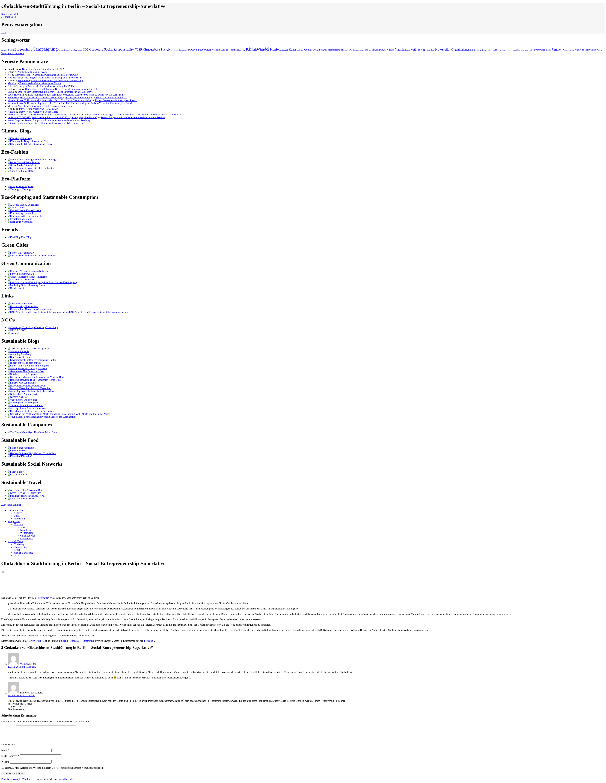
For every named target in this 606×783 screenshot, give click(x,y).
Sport (527, 50)
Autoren (18, 513)
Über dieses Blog (16, 510)
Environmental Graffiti (44, 360)
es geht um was (33, 362)
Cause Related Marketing (67, 50)
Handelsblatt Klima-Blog (48, 379)
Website (5, 761)
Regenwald (485, 50)
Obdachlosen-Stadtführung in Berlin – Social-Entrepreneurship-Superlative (62, 89)
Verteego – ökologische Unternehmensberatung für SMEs (45, 86)
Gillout (21, 207)
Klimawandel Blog (39, 141)
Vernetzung (590, 49)
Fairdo (20, 471)
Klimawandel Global (41, 144)
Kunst (292, 49)
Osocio (21, 288)
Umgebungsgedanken (43, 411)
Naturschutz (430, 50)
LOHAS (300, 50)
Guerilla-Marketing (229, 49)
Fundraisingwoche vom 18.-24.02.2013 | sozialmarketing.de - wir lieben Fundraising (50, 97)
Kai (9, 74)
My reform (26, 219)
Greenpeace (198, 49)
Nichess (22, 397)
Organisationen (460, 49)
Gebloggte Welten (37, 368)
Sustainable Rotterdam (44, 255)
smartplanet (27, 186)
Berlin (11, 49)
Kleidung (241, 50)
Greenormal (28, 279)
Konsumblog (30, 213)
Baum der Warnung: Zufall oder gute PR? (43, 69)
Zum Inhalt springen (11, 504)
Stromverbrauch (537, 49)
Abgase (4, 50)
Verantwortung (568, 50)
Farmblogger (29, 447)
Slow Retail (28, 171)
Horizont (18, 524)
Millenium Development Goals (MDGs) (356, 50)
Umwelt (557, 49)
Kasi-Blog (25, 237)
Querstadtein (43, 598)
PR (471, 50)
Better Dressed (32, 162)
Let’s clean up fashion (43, 168)
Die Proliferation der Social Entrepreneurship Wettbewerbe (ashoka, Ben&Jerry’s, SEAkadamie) (77, 94)
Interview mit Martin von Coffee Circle (38, 109)
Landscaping (29, 382)
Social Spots (495, 50)
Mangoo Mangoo (36, 385)
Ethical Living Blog (40, 365)
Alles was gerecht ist (41, 348)
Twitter (548, 50)
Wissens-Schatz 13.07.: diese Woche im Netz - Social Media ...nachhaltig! (44, 114)
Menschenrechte (333, 49)
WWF (20, 53)
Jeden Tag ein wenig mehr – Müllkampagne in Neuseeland (53, 77)
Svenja (11, 91)
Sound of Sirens (34, 405)
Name (5, 750)
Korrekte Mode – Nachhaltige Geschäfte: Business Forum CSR (46, 74)
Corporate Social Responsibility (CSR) (116, 49)
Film (188, 49)
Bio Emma (26, 357)
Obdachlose (76, 640)
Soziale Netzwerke (517, 50)
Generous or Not (35, 371)
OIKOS (22, 330)
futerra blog (28, 274)
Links (17, 515)
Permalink (149, 640)
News (17, 555)
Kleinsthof (26, 456)
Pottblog (12, 123)
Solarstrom (506, 50)
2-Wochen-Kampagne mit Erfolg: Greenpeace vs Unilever (46, 106)
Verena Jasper (14, 120)
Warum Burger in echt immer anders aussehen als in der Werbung (50, 80)
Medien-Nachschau (315, 49)
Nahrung (420, 49)
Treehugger (27, 189)
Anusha (11, 111)
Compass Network (38, 271)
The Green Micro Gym (45, 432)
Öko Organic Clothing (44, 159)
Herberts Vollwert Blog (45, 453)
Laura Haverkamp (17, 94)
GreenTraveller (33, 493)
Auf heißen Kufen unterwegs (32, 72)
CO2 (86, 49)
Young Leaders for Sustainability (59, 416)
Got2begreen (30, 374)
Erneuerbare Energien (158, 49)
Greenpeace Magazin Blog (50, 377)
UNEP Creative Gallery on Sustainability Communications (98, 312)
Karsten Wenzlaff (10, 14)
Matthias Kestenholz (40, 388)
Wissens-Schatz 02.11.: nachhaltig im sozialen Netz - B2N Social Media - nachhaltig (50, 100)
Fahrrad (175, 50)
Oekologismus (31, 402)
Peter (10, 86)
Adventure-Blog (34, 490)
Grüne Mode (29, 165)
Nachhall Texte (15, 541)
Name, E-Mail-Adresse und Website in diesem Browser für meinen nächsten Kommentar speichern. (54, 767)
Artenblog (25, 354)
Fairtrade (182, 50)
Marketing (19, 544)
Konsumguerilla (34, 216)
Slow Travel (28, 498)
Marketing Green (36, 285)
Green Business (37, 640)
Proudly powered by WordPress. (17, 779)
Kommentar (8, 744)
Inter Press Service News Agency (60, 282)
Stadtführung (89, 640)
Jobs (22, 527)
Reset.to (22, 474)
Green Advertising (37, 276)
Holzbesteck (14, 77)
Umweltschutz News (41, 309)
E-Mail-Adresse (10, 756)
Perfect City (28, 252)
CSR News (27, 303)
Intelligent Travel (36, 495)
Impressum (19, 518)
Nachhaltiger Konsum (383, 49)
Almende (24, 351)
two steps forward (37, 408)
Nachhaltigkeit (405, 49)
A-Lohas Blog (31, 204)
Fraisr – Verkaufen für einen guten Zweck (40, 83)
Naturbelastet (30, 394)
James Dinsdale (65, 779)
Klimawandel (257, 49)
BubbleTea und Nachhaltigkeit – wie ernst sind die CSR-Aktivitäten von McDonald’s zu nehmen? (133, 114)
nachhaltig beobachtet (43, 391)
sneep (19, 333)
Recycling (477, 50)
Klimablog (26, 138)
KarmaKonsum (33, 210)
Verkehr (579, 49)
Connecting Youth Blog (46, 327)
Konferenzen (279, 49)
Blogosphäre (23, 49)
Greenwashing (212, 49)
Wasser (599, 50)
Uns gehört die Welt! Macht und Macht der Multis (85, 414)
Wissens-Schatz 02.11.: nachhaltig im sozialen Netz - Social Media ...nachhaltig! (47, 103)
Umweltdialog (31, 306)
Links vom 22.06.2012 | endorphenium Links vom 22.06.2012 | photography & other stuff (52, 117)
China (80, 50)
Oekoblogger (30, 399)
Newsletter (443, 49)
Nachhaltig (27, 221)
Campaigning (45, 48)
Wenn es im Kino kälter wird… (111, 97)
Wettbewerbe (9, 53)
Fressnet (22, 450)
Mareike (12, 83)
